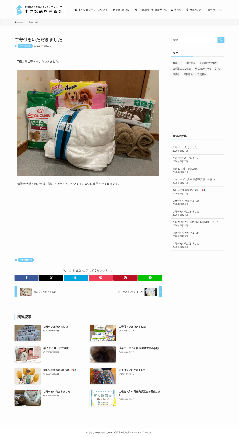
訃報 (217, 68)
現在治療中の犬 (203, 68)
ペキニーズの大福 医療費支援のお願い (194, 181)
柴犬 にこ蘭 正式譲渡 (185, 170)
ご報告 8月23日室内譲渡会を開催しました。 (197, 224)
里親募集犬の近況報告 (195, 74)
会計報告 (190, 63)
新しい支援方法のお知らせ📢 (189, 192)
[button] (26, 278)
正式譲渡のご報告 (182, 68)
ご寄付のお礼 (25, 46)
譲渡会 (176, 74)
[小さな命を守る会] (40, 10)
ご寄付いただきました (185, 149)
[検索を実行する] (220, 40)
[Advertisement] (88, 222)
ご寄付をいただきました (186, 160)
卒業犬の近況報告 (208, 63)
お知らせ (177, 63)
